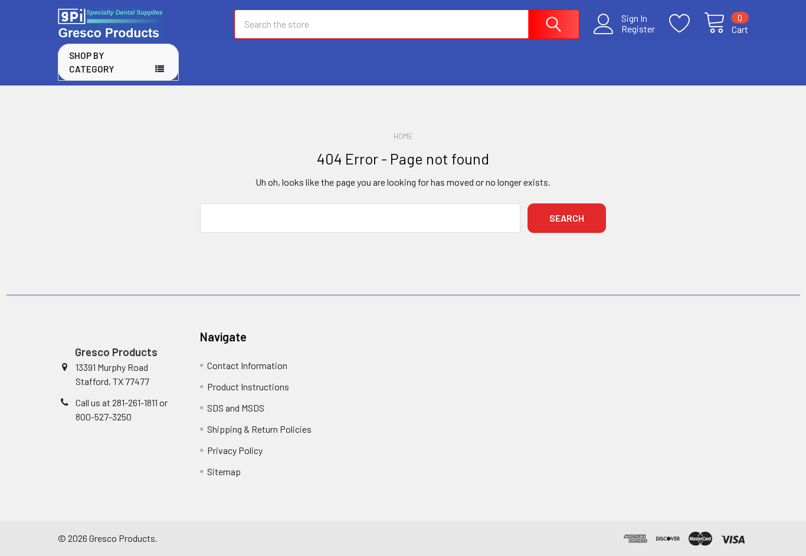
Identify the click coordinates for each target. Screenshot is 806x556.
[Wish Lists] (686, 24)
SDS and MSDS (235, 407)
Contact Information (247, 365)
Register (638, 29)
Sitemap (224, 471)
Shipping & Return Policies (259, 429)
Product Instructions (248, 386)
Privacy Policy (235, 450)
